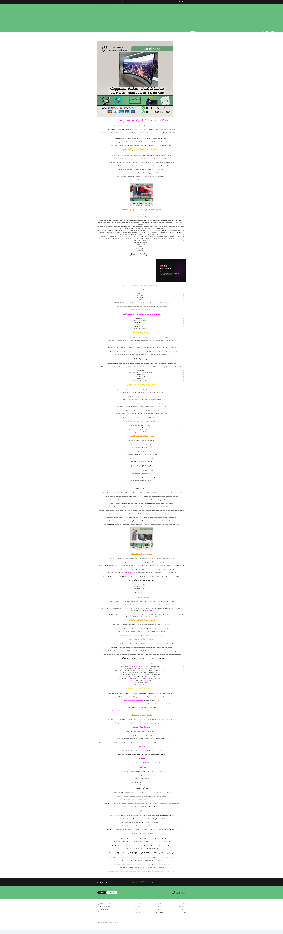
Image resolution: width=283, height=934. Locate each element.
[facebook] (185, 1)
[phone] (177, 1)
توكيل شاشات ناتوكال (118, 162)
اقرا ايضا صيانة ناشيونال (141, 180)
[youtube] (182, 1)
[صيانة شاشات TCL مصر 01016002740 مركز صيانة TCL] (135, 79)
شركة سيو (105, 922)
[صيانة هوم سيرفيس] (179, 891)
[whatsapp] (179, 1)
